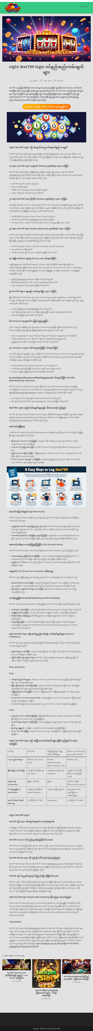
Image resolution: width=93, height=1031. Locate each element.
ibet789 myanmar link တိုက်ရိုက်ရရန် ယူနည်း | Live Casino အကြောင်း (16, 975)
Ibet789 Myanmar (18, 279)
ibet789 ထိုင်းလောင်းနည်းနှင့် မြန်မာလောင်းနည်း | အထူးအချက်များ (46, 993)
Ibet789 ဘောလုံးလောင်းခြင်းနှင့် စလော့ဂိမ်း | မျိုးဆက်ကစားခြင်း (76, 977)
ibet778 (60, 81)
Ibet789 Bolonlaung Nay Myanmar (22, 392)
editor (35, 81)
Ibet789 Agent (33, 309)
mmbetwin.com (36, 91)
